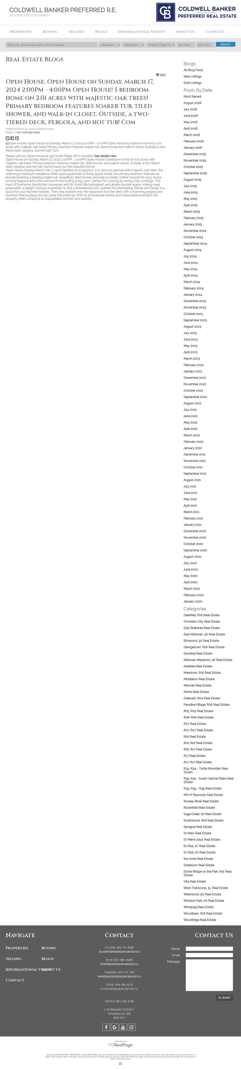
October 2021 (193, 467)
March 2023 (192, 358)
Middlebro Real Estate (199, 679)
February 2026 (194, 141)
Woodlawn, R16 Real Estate (203, 913)
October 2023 (193, 314)
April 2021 (190, 505)
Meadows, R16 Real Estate (202, 672)
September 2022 (195, 397)
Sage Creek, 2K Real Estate (202, 814)
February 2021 (193, 518)
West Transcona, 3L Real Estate (206, 888)
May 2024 (191, 269)
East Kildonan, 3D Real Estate (204, 634)
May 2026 (191, 122)
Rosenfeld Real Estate (199, 807)
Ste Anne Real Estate (198, 859)
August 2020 (192, 556)
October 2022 (193, 390)
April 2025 (191, 205)
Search (225, 44)
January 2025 (193, 224)
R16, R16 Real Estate (28, 132)
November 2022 (195, 384)
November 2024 (195, 231)
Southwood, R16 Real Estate (203, 820)
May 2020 (191, 576)
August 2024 (192, 250)
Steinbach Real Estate (199, 865)
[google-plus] (115, 1028)
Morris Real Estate (196, 692)
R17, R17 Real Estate (198, 762)
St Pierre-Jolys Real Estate (202, 839)
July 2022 (190, 409)
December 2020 (195, 531)
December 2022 (195, 378)
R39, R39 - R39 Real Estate (202, 788)
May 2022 (190, 422)
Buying (49, 948)
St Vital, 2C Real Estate (199, 846)
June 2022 (191, 416)
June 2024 (191, 262)
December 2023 (195, 301)
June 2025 (191, 192)
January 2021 (193, 525)
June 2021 (190, 493)
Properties (17, 948)
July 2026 (190, 109)
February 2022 (194, 441)
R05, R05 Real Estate (198, 711)
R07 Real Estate (195, 724)
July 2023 (190, 333)
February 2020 (194, 595)
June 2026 (191, 115)
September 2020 (195, 550)
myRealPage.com (120, 1045)
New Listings (192, 76)
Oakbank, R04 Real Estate (202, 698)
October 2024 (193, 237)
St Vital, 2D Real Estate (199, 852)
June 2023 (191, 339)
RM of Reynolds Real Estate (203, 795)
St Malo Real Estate (197, 833)
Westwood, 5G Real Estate (202, 894)
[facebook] (106, 1028)
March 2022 (192, 435)
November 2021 (195, 461)
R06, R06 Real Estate (198, 717)
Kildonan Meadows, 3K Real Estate (208, 660)
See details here (105, 156)
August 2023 (192, 326)
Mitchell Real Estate (197, 685)
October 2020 (193, 544)
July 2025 (190, 186)
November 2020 (195, 537)
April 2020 (191, 582)
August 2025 (192, 179)
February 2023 (194, 365)
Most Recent (192, 96)
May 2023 (190, 346)
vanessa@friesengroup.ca (119, 976)
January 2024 (193, 294)
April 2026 (191, 128)
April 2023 (191, 352)
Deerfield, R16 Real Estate (201, 615)
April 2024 (191, 275)
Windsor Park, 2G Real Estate (204, 900)
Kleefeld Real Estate (198, 666)
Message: (174, 961)
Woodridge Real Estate (200, 920)
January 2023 (193, 371)
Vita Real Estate (195, 881)
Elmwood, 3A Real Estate (201, 640)
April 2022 (191, 429)
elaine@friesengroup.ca (119, 952)
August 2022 (192, 403)
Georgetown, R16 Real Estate (204, 647)
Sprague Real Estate (198, 827)
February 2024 (194, 288)
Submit (224, 998)
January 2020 (193, 601)
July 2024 (190, 256)
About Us (51, 969)
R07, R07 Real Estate (198, 730)
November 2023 (195, 307)
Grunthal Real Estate (198, 653)
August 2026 (192, 103)
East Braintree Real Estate (202, 628)
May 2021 (190, 499)
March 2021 (192, 512)
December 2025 (195, 154)
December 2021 (195, 454)
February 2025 (194, 218)
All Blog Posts (193, 70)
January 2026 (193, 147)
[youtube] (123, 1028)
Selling (13, 958)
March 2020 (192, 588)
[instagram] (132, 1028)
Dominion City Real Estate (202, 621)
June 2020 (191, 569)
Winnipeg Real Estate (199, 907)
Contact (215, 31)
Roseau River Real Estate (201, 801)
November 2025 (195, 160)
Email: (176, 955)
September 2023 (195, 320)
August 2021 (192, 480)
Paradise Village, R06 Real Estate (206, 704)
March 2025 (192, 211)
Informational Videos (23, 969)
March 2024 (192, 282)
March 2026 (192, 135)
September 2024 (195, 243)
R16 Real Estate (195, 736)
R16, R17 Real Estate (198, 749)
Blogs (101, 31)
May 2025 (190, 199)
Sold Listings (192, 83)
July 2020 (190, 563)
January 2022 (193, 448)
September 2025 (195, 173)
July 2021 (190, 486)
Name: (176, 949)
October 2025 (193, 167)
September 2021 (195, 473)
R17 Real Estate (194, 756)
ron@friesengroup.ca (119, 964)
